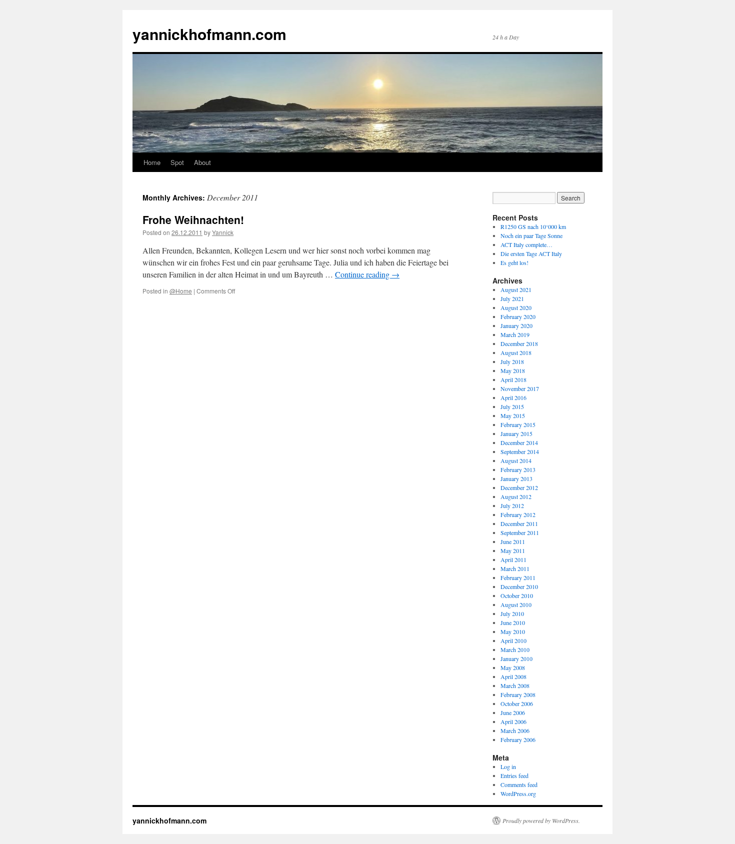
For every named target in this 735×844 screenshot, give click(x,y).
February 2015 (518, 424)
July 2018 (512, 362)
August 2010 (516, 604)
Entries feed (514, 776)
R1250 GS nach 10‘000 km (533, 226)
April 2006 (513, 722)
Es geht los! (514, 262)
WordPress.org (518, 794)
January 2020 (516, 326)
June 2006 (512, 712)
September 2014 (519, 452)
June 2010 (512, 622)
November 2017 (519, 388)
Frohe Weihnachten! (193, 219)
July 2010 (512, 614)
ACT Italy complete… (526, 244)
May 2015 (512, 416)
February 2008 (518, 694)
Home (152, 162)
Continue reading (367, 274)
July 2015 (512, 406)
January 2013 (516, 478)
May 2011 (512, 550)
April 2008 (513, 676)
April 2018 (513, 380)
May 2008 (512, 668)
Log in (508, 766)
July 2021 (512, 298)
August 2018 (516, 352)
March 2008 (515, 686)
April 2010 (513, 640)
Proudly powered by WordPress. (541, 820)
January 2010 (516, 658)
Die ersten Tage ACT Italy (531, 254)
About (202, 162)
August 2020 (516, 308)
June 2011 (512, 542)
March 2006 (515, 730)
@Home (181, 290)
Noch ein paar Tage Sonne (531, 236)
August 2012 (516, 496)
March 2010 (515, 650)
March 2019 (515, 334)
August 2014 (516, 460)
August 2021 (516, 290)
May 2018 (512, 370)
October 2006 (516, 704)
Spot (177, 162)
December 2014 (519, 442)
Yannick (223, 232)
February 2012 (518, 514)
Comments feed (519, 784)
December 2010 (519, 586)
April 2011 (513, 560)
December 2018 (519, 344)
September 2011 (519, 532)
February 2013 (518, 470)
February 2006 (518, 740)
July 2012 (512, 506)
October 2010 (516, 596)
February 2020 (518, 316)
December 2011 (519, 524)
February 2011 (518, 578)
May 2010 (512, 632)
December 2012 (519, 488)
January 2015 (516, 434)
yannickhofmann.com (209, 33)
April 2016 (513, 398)
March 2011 (515, 568)
